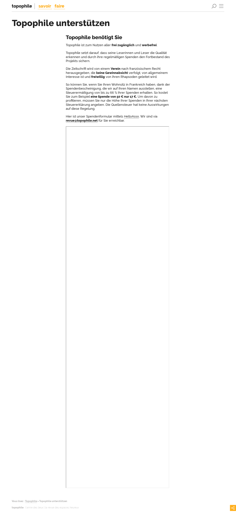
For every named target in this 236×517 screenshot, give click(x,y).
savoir (45, 6)
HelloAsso (131, 116)
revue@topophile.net (82, 120)
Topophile (31, 501)
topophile (22, 6)
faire (59, 6)
